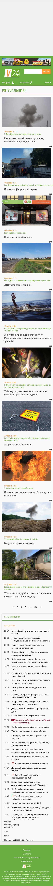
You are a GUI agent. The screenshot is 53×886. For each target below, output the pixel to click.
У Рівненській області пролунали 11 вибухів (21, 539)
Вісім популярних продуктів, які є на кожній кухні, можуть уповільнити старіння (30, 660)
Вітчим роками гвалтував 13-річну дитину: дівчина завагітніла (30, 744)
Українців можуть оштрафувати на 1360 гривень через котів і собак (29, 696)
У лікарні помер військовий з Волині (31, 763)
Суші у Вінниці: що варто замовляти (28, 715)
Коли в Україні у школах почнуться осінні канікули (30, 632)
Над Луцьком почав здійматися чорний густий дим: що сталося (28, 185)
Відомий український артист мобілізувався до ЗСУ (25, 776)
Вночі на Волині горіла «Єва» (15, 233)
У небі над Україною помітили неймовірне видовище (26, 797)
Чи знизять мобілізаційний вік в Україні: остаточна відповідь (30, 721)
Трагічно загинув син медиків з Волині (28, 731)
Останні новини (12, 617)
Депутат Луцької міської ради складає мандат (28, 769)
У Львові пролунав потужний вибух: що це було (22, 134)
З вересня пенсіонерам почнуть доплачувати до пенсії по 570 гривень (28, 783)
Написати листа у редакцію (26, 857)
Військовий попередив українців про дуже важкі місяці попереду (30, 809)
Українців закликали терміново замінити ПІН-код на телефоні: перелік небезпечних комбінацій (29, 817)
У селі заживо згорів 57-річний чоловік (18, 488)
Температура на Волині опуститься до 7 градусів (30, 737)
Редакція (26, 849)
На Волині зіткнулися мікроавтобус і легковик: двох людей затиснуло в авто (26, 439)
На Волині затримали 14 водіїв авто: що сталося (29, 758)
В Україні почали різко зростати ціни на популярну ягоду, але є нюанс (29, 703)
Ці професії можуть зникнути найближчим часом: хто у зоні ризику (30, 681)
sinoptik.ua (19, 839)
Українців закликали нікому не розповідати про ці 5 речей (31, 674)
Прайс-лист (26, 861)
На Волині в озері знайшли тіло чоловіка (30, 726)
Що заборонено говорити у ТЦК (26, 803)
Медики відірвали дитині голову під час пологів (29, 667)
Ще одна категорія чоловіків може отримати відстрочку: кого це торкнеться (30, 751)
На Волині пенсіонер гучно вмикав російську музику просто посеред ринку (29, 790)
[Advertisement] (26, 27)
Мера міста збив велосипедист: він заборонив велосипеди (27, 646)
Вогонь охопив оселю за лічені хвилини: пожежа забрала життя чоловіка (28, 588)
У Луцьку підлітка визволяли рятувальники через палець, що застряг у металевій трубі (27, 386)
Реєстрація (6, 82)
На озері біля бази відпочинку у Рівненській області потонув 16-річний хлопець (27, 329)
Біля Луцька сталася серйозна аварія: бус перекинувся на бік (27, 281)
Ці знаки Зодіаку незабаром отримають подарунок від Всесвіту (29, 653)
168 (35, 607)
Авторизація (24, 82)
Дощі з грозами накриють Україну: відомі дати (30, 710)
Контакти (26, 853)
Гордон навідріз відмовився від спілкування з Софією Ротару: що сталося (30, 639)
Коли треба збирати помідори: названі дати (29, 688)
